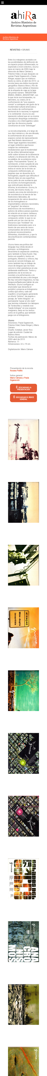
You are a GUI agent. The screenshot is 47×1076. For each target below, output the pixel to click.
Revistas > (16, 49)
